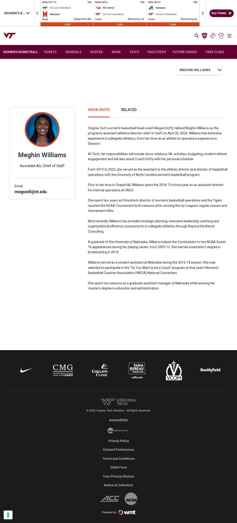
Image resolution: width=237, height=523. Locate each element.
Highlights (99, 110)
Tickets (213, 35)
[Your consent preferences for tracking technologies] (8, 515)
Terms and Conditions (119, 458)
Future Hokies (185, 52)
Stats (134, 52)
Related (129, 110)
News (116, 52)
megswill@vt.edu (31, 191)
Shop (221, 35)
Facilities (155, 52)
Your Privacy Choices (118, 476)
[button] (37, 13)
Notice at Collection (118, 485)
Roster (96, 52)
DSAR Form (118, 467)
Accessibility (118, 420)
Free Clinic (215, 52)
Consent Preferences (118, 449)
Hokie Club (204, 35)
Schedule (73, 52)
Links (67, 24)
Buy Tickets (219, 13)
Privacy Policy (118, 441)
